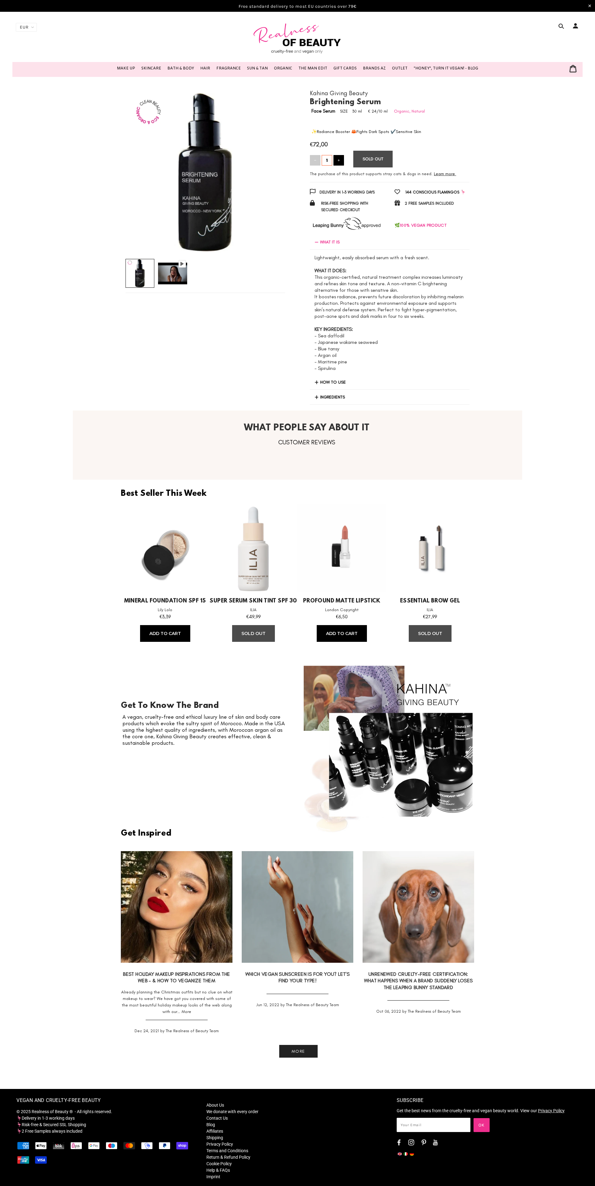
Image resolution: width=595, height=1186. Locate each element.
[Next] (271, 167)
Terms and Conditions (227, 1150)
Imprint (213, 1176)
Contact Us (217, 1118)
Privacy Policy (219, 1144)
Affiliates (214, 1131)
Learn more (444, 173)
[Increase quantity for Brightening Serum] (338, 160)
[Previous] (139, 167)
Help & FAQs (218, 1170)
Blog (210, 1124)
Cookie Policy (219, 1163)
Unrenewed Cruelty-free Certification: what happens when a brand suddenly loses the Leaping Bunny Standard (418, 980)
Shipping (214, 1137)
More (186, 1011)
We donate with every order (232, 1111)
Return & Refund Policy (228, 1157)
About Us (215, 1105)
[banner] (297, 38)
